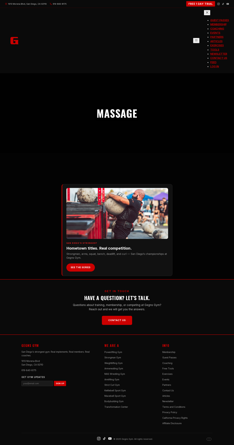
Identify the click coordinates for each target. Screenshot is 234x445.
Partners (166, 385)
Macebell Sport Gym (115, 396)
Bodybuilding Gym (114, 401)
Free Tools (168, 368)
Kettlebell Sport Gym (115, 390)
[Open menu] (196, 40)
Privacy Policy (169, 412)
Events (165, 379)
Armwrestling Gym (113, 368)
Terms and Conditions (173, 407)
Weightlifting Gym (113, 363)
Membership (168, 352)
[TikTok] (223, 4)
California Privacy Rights (175, 417)
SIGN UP (60, 383)
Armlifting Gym (111, 379)
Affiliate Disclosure (172, 423)
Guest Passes (169, 357)
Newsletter (168, 401)
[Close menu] (207, 12)
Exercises (167, 374)
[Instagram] (218, 4)
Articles (166, 396)
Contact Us (117, 320)
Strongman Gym (112, 357)
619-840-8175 (28, 370)
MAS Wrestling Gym (114, 374)
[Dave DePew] (209, 439)
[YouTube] (228, 4)
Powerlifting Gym (113, 352)
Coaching (167, 363)
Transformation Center (116, 407)
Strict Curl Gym (112, 385)
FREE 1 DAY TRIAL (200, 3)
